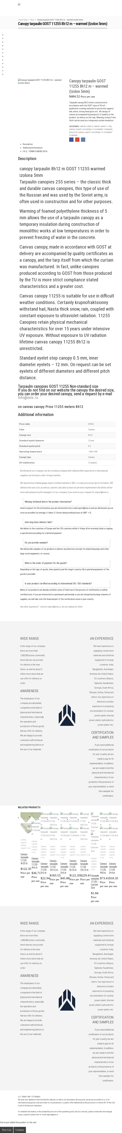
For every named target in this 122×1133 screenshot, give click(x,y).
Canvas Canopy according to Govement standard (90, 129)
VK (83, 139)
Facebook (71, 139)
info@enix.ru (28, 397)
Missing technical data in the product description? (48, 501)
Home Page (23, 20)
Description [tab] (28, 144)
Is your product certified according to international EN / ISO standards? (58, 583)
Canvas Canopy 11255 (103, 126)
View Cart (6, 1130)
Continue (19, 1130)
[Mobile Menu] (108, 8)
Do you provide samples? (36, 542)
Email (77, 139)
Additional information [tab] (33, 147)
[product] (26, 823)
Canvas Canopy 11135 (34, 849)
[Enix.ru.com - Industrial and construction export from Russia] (33, 8)
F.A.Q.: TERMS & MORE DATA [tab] (35, 151)
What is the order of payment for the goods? (46, 563)
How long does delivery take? (38, 522)
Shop (32, 20)
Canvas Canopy (86, 126)
